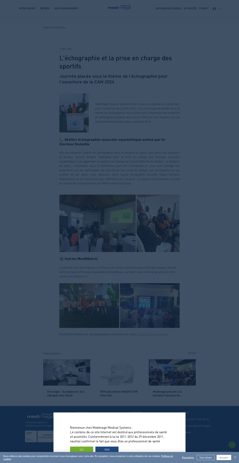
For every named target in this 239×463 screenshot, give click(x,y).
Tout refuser (205, 457)
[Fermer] (235, 457)
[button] (81, 450)
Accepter (223, 457)
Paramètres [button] (188, 457)
